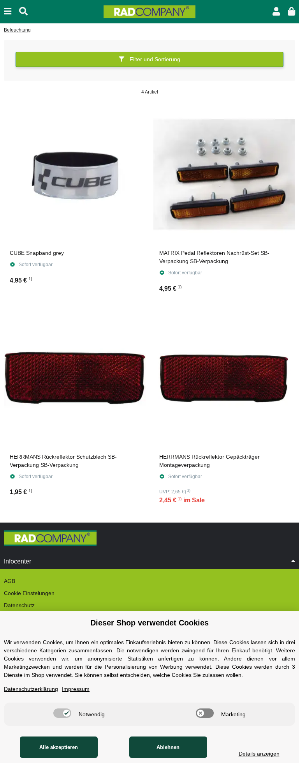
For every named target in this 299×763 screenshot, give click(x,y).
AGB (9, 581)
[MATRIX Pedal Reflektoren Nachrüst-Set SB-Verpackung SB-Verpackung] (224, 174)
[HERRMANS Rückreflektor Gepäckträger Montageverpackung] (224, 378)
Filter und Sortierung (154, 59)
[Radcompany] (149, 11)
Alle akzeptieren (58, 747)
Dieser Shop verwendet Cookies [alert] (149, 622)
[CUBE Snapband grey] (75, 174)
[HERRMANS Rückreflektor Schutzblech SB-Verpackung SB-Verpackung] (75, 378)
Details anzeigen (259, 754)
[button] (276, 11)
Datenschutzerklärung (31, 689)
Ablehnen (168, 747)
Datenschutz (19, 605)
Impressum (76, 689)
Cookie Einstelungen (29, 593)
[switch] (62, 713)
